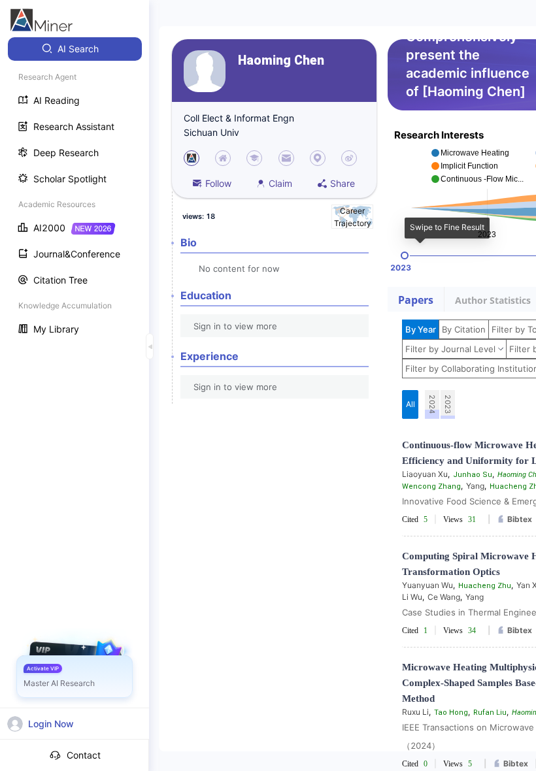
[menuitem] (75, 49)
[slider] (404, 255)
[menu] (74, 190)
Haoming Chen (281, 60)
